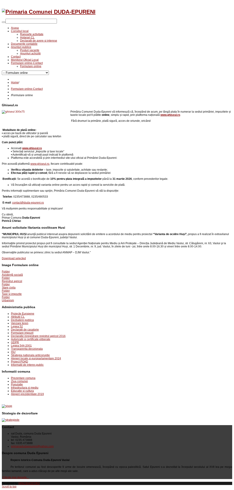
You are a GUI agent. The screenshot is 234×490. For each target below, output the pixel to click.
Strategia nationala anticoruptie (30, 355)
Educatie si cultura (22, 390)
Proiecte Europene (22, 313)
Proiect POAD (19, 361)
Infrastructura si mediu (24, 387)
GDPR (15, 342)
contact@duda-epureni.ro (28, 202)
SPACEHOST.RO (29, 483)
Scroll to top (9, 486)
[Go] (3, 22)
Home (15, 82)
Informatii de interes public (27, 364)
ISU (13, 352)
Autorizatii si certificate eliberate (30, 339)
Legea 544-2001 (21, 345)
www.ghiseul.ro (39, 163)
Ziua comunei (19, 381)
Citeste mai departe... (16, 477)
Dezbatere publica (22, 320)
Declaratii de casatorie (25, 329)
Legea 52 (17, 326)
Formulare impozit (22, 332)
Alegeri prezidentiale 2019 (27, 394)
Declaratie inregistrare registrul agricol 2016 (38, 336)
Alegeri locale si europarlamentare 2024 (36, 358)
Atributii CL (18, 316)
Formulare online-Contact (27, 88)
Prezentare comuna (23, 378)
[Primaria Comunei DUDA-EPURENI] (49, 12)
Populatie (17, 384)
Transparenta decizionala (27, 348)
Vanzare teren (19, 323)
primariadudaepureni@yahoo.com (32, 446)
